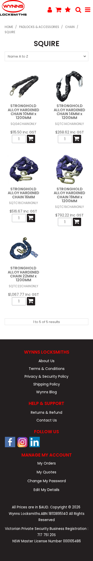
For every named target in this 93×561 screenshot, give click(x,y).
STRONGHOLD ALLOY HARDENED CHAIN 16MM (23, 193)
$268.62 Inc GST (69, 132)
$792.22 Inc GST (69, 215)
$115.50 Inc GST (23, 132)
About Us (46, 360)
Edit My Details (46, 489)
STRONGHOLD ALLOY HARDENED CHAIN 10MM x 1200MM (23, 111)
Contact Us (46, 420)
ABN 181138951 (54, 513)
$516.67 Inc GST (23, 211)
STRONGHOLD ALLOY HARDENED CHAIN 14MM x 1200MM (69, 111)
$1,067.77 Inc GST (23, 294)
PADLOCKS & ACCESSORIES (39, 27)
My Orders (46, 463)
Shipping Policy (46, 384)
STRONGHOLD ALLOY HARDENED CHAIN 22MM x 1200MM (23, 274)
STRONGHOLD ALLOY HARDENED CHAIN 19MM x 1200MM (69, 195)
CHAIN (70, 27)
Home (9, 27)
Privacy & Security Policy (46, 376)
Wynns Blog (46, 392)
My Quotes (46, 472)
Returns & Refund (46, 412)
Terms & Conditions (47, 368)
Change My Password (46, 480)
